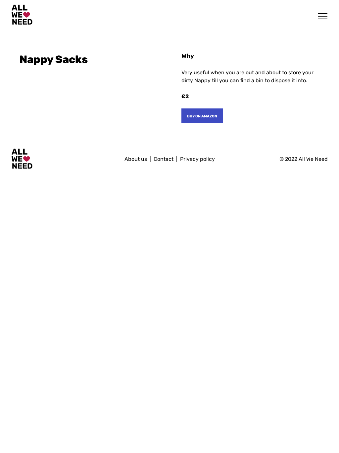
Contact (163, 159)
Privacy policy (197, 159)
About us (135, 159)
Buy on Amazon (202, 115)
